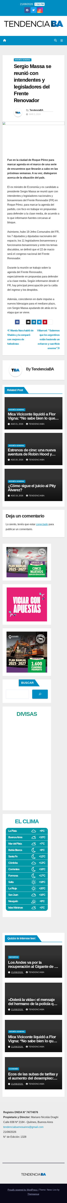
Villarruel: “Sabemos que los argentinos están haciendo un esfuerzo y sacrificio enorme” (48, 339)
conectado (42, 524)
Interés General (22, 60)
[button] (55, 40)
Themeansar (33, 1194)
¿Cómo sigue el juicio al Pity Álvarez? (32, 488)
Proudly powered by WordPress (23, 1190)
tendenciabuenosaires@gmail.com (23, 1127)
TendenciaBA (36, 110)
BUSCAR (27, 682)
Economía (13, 1069)
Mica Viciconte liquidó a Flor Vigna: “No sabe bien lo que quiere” (31, 418)
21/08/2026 (17, 972)
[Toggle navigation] (62, 40)
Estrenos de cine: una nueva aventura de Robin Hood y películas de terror (32, 454)
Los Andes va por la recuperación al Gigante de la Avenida (32, 966)
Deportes (13, 957)
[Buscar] (40, 694)
